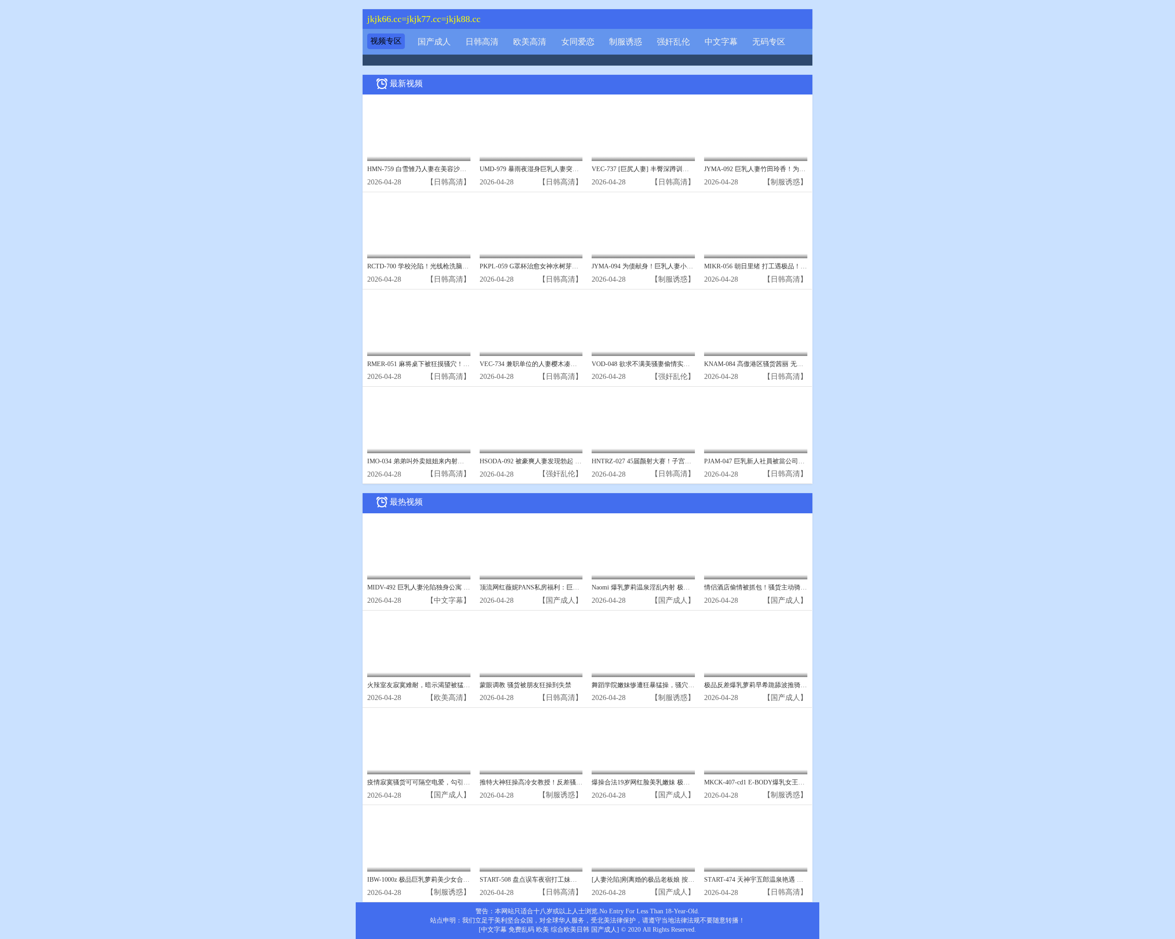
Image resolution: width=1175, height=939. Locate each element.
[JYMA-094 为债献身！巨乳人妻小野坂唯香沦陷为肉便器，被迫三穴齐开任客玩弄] (643, 228)
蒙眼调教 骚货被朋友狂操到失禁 (525, 685)
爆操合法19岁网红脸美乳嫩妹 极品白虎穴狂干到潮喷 (666, 782)
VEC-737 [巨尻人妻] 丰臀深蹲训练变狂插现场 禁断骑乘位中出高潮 (686, 169)
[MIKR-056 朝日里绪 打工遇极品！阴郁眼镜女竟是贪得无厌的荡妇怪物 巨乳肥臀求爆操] (755, 228)
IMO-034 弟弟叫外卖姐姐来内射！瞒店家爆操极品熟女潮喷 (451, 461)
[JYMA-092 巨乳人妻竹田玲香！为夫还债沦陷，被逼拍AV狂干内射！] (755, 130)
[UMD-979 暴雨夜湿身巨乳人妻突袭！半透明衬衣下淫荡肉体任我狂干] (531, 130)
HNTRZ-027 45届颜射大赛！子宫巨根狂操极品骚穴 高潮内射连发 (684, 461)
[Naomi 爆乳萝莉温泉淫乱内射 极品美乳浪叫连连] (643, 549)
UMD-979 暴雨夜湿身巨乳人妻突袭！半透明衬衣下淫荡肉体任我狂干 (577, 169)
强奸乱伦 (673, 41)
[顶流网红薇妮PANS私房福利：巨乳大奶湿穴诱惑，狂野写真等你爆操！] (531, 549)
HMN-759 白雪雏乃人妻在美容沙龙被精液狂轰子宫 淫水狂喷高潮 (459, 169)
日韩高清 (481, 41)
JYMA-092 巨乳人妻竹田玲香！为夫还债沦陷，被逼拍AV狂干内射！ (800, 169)
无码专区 (768, 41)
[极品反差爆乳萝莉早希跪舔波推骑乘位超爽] (755, 646)
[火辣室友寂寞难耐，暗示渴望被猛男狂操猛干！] (418, 646)
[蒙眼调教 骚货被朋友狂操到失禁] (531, 646)
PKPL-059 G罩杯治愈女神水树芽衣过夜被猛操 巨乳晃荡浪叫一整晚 (575, 266)
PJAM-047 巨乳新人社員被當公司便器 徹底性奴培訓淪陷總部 (790, 461)
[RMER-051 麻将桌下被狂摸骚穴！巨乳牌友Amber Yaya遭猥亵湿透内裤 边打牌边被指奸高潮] (418, 325)
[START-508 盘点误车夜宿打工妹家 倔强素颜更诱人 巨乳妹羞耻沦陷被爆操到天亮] (531, 841)
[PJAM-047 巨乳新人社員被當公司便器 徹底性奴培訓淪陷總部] (755, 422)
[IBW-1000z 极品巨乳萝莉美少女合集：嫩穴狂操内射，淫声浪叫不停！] (418, 841)
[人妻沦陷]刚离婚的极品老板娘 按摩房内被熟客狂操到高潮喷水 (682, 879)
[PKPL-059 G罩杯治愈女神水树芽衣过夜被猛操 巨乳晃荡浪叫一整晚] (531, 228)
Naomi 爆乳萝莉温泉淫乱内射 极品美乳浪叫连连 (660, 587)
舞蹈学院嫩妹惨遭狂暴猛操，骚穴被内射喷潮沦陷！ (665, 685)
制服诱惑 (625, 41)
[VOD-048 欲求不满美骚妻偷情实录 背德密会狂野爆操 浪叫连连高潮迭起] (643, 325)
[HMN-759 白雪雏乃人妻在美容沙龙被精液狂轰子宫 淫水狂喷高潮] (418, 130)
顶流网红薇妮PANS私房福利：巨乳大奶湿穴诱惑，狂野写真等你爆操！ (581, 587)
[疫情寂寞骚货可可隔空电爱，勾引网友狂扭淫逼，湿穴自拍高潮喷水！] (418, 743)
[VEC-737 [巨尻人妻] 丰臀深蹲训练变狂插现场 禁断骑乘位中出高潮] (643, 130)
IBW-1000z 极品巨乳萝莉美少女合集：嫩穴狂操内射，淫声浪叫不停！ (466, 879)
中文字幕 (721, 41)
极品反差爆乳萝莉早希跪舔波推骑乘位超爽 (765, 685)
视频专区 (386, 41)
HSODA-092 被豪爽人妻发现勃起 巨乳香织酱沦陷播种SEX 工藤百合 (576, 461)
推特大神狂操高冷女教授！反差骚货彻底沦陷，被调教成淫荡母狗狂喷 (579, 782)
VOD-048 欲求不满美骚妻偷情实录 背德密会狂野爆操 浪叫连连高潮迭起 (694, 364)
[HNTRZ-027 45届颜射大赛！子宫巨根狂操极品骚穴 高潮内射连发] (643, 422)
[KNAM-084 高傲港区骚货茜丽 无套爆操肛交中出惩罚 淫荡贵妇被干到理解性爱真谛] (755, 325)
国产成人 (434, 41)
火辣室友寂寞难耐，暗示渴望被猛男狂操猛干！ (434, 685)
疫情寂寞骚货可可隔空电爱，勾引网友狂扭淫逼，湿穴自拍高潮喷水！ (466, 782)
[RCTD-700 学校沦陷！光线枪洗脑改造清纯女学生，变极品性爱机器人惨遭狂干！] (418, 228)
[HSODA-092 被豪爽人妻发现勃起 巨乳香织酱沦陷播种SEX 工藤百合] (531, 422)
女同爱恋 (577, 41)
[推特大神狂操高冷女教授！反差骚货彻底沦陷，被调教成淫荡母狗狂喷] (531, 743)
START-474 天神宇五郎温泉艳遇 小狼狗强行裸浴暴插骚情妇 (789, 879)
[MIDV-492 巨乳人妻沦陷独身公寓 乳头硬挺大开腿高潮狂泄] (418, 549)
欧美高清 (529, 41)
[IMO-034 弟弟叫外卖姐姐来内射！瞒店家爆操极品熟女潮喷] (418, 422)
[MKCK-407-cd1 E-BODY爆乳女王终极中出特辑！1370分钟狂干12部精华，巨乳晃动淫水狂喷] (755, 743)
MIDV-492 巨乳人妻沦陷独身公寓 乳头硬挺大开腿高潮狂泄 (450, 587)
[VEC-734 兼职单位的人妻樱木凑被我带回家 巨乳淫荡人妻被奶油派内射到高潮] (531, 325)
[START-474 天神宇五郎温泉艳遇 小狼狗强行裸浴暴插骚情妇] (755, 841)
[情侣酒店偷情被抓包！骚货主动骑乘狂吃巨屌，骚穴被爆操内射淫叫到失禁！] (755, 549)
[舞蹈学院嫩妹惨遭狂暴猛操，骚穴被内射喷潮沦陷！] (643, 646)
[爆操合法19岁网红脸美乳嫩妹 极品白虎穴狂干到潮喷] (643, 743)
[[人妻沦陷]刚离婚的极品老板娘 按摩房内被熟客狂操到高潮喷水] (643, 841)
